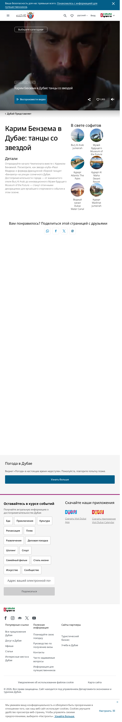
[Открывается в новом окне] (56, 231)
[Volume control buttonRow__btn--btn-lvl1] (113, 99)
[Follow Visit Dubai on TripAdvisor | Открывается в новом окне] (20, 618)
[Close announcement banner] (113, 3)
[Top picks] (72, 15)
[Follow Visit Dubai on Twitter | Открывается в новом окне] (27, 618)
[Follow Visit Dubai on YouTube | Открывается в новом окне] (34, 618)
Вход (93, 15)
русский (81, 15)
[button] (107, 710)
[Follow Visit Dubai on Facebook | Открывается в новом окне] (5, 618)
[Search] (65, 15)
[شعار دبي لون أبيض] (13, 610)
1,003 (102, 99)
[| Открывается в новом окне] (12, 618)
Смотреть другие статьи (25, 268)
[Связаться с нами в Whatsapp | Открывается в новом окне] (47, 231)
